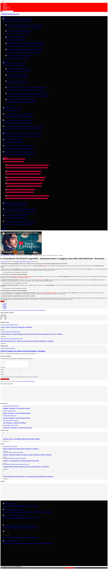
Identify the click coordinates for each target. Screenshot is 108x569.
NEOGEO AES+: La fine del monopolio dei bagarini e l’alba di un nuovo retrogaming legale (18, 154)
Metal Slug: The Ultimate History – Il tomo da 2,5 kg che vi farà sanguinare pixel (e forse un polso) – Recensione (22, 136)
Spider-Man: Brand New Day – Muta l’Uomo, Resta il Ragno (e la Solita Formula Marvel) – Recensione (23, 173)
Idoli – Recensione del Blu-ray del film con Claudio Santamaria (16, 77)
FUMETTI (4, 227)
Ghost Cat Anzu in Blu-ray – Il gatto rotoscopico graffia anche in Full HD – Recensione (20, 102)
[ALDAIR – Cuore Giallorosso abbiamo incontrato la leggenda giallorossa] (18, 31)
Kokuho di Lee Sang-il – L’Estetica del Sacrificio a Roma (15, 39)
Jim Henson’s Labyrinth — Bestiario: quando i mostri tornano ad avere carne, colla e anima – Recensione (23, 27)
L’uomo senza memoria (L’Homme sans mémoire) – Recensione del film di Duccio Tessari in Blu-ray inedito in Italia (25, 89)
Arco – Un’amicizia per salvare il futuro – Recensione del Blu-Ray (14, 65)
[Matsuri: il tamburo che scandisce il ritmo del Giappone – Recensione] (15, 203)
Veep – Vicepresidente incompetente (49, 292)
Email (2, 372)
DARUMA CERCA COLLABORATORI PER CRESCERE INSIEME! (21, 439)
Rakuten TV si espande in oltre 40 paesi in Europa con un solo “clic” (20, 537)
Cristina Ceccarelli (4, 261)
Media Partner (6, 6)
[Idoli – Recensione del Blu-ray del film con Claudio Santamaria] (17, 75)
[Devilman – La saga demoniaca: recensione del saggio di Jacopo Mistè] (15, 215)
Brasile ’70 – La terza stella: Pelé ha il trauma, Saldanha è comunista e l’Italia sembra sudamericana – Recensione (22, 128)
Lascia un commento (30, 261)
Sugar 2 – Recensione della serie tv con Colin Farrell (12, 110)
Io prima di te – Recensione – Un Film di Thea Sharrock (17, 427)
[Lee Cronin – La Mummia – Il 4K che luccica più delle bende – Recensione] (19, 69)
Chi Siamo (5, 4)
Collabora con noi (6, 7)
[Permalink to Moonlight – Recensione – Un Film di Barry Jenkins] (11, 405)
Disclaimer (5, 9)
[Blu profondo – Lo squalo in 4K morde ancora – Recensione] (16, 81)
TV (3, 105)
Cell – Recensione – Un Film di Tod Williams (14, 422)
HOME (4, 16)
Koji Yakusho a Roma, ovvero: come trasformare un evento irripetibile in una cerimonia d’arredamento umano (24, 46)
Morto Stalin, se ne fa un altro (16, 276)
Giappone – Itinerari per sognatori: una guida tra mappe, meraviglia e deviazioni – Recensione (19, 211)
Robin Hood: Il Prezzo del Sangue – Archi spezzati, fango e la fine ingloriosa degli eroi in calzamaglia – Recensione (25, 180)
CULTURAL (5, 202)
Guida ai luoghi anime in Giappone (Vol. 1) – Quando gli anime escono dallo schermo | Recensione (28, 476)
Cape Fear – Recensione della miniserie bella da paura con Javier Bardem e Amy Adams (17, 116)
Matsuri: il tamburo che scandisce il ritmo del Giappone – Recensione (15, 205)
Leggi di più (72, 567)
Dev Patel (12, 310)
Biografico (12, 255)
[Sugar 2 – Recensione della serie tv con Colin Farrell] (12, 107)
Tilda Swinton (40, 279)
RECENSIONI (5, 158)
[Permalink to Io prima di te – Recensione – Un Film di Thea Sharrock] (10, 425)
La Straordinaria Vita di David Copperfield (22, 310)
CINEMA (4, 17)
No (68, 567)
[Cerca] (1, 1)
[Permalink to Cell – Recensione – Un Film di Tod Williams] (10, 420)
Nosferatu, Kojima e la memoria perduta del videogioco (12, 142)
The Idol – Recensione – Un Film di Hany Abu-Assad (16, 418)
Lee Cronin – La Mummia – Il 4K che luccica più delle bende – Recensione (18, 71)
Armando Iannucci (27, 276)
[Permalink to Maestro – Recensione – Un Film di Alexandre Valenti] (9, 410)
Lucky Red (33, 310)
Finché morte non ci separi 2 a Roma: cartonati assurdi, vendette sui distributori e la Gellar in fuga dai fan (24, 52)
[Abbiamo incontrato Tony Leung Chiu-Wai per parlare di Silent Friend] (18, 55)
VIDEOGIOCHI (5, 132)
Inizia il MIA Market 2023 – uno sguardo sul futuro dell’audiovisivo (20, 527)
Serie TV (7, 106)
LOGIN (4, 229)
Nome (2, 369)
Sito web (2, 374)
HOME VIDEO (5, 61)
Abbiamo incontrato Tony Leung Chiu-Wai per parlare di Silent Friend (17, 58)
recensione (38, 310)
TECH (4, 228)
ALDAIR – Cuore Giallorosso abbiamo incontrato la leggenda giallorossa (18, 33)
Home (1, 255)
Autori (4, 5)
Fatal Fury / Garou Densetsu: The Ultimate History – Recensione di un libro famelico (17, 148)
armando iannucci (5, 310)
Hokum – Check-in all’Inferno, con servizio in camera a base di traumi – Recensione (20, 192)
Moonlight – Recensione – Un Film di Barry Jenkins (16, 408)
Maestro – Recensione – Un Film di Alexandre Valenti (16, 413)
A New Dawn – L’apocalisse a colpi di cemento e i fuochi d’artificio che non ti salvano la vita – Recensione (24, 186)
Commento (2, 367)
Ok (66, 567)
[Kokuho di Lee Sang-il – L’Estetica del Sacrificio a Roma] (16, 37)
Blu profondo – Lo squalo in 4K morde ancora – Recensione (16, 83)
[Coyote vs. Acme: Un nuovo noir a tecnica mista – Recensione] (14, 159)
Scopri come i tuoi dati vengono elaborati (26, 381)
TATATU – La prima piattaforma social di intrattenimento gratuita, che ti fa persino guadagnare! (28, 543)
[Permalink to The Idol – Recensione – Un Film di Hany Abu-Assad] (9, 415)
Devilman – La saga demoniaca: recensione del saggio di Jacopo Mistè (15, 217)
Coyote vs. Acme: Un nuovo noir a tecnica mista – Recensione (13, 161)
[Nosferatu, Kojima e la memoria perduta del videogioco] (13, 139)
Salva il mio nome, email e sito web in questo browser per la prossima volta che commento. (20, 376)
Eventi (4, 3)
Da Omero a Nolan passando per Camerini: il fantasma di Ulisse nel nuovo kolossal (17, 21)
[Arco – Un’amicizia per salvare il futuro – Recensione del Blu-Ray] (14, 62)
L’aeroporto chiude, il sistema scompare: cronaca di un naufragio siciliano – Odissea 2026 (18, 224)
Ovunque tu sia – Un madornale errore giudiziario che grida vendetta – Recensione (17, 122)
